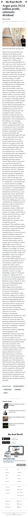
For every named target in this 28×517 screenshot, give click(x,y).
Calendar (19, 478)
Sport (7, 475)
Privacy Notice (20, 492)
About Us (7, 487)
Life (6, 478)
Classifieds (19, 472)
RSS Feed (20, 504)
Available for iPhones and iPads (14, 438)
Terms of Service (20, 495)
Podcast (19, 507)
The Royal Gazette (18, 386)
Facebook (8, 501)
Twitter (7, 504)
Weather (18, 475)
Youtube (20, 501)
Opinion (7, 481)
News (7, 469)
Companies (18, 389)
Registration (19, 489)
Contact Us (8, 490)
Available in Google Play (13, 442)
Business (7, 472)
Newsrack (19, 481)
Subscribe (8, 493)
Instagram (8, 507)
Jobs (18, 469)
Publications (7, 389)
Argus (5, 393)
